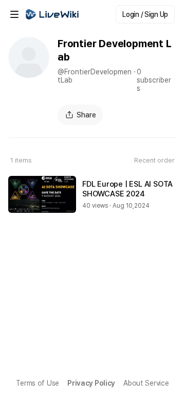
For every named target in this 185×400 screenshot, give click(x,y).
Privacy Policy (91, 383)
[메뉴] (14, 14)
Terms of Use (37, 383)
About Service (146, 383)
